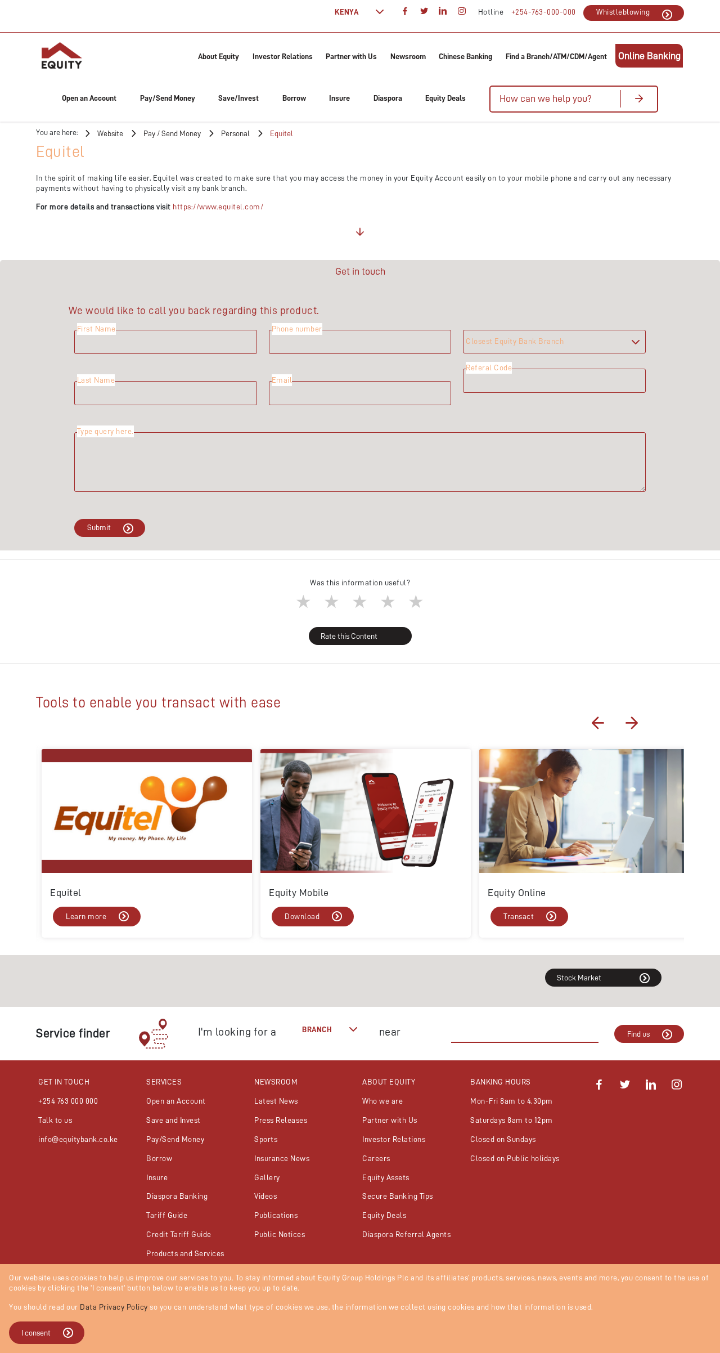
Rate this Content (349, 636)
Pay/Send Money (167, 98)
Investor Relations (283, 56)
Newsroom (408, 56)
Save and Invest (173, 1120)
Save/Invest (238, 98)
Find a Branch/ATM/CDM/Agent (556, 56)
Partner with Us (351, 56)
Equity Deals (445, 98)
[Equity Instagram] (677, 1086)
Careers (376, 1158)
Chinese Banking (465, 56)
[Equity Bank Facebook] (599, 1086)
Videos (265, 1196)
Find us (638, 1034)
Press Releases (280, 1120)
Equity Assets (386, 1177)
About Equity (218, 56)
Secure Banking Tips (397, 1196)
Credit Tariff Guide (179, 1234)
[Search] (638, 98)
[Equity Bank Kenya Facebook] (405, 12)
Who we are (382, 1101)
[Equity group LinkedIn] (443, 12)
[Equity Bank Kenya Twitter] (424, 12)
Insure (339, 98)
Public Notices (279, 1234)
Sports (265, 1139)
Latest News (276, 1101)
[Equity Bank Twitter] (625, 1086)
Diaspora (388, 98)
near (390, 1031)
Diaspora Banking (177, 1196)
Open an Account (89, 98)
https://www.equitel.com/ (218, 206)
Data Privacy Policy (114, 1307)
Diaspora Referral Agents (406, 1234)
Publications (276, 1215)
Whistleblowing (623, 12)
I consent (36, 1333)
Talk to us (55, 1120)
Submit (99, 527)
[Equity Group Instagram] (461, 12)
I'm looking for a (237, 1031)
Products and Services (185, 1253)
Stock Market (579, 978)
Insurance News (281, 1158)
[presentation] (598, 723)
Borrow (294, 98)
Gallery (267, 1177)
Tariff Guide (166, 1215)
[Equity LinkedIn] (651, 1086)
